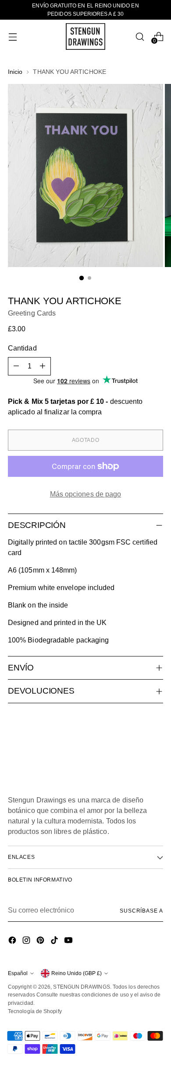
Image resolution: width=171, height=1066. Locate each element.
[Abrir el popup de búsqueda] (140, 36)
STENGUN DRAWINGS (81, 987)
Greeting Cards (32, 313)
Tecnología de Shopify (35, 1011)
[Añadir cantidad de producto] (42, 366)
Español (18, 973)
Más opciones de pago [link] (85, 494)
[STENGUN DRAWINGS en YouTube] (69, 942)
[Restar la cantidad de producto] (16, 366)
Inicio (15, 71)
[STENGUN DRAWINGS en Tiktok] (55, 942)
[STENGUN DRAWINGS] (85, 36)
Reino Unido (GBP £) (76, 973)
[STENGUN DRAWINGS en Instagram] (27, 942)
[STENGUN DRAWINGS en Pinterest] (41, 942)
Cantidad (22, 348)
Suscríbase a (141, 911)
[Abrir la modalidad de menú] (12, 36)
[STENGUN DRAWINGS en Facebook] (13, 942)
